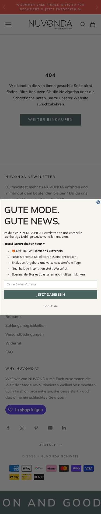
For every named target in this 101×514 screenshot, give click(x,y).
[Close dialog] (98, 202)
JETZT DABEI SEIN (50, 294)
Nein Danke (50, 305)
